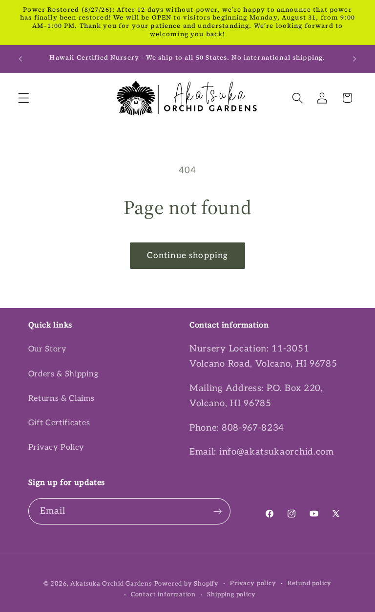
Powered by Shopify (186, 584)
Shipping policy (231, 594)
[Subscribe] (217, 511)
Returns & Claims (61, 398)
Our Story (47, 349)
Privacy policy (253, 583)
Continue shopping (188, 255)
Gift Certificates (59, 423)
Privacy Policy (56, 447)
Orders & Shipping (63, 374)
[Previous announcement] (20, 58)
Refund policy (310, 583)
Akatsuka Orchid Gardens (111, 584)
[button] (23, 98)
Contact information (163, 594)
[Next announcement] (354, 58)
